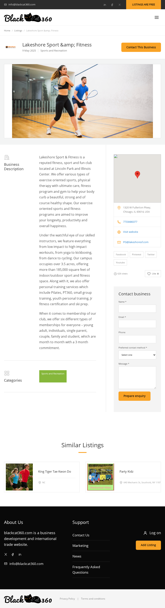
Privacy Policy (67, 598)
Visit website (130, 232)
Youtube (120, 262)
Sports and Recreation (52, 373)
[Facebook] (112, 5)
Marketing (80, 545)
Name (122, 301)
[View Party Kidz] (101, 477)
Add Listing (148, 545)
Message (124, 363)
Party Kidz (126, 471)
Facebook (121, 254)
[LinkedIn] (104, 5)
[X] (119, 5)
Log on (155, 532)
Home (7, 30)
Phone (122, 332)
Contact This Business (141, 47)
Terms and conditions (93, 598)
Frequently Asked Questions (86, 570)
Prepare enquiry (134, 396)
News (76, 556)
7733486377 (130, 222)
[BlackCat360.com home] (28, 17)
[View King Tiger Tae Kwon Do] (19, 477)
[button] (137, 174)
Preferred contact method (133, 347)
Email (122, 316)
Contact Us (80, 535)
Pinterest (136, 254)
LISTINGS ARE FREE (143, 4)
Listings (18, 30)
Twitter (151, 254)
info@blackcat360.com (26, 564)
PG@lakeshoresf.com (135, 242)
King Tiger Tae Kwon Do (54, 471)
